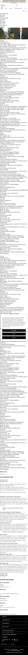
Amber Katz (2, 166)
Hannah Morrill (3, 216)
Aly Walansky (3, 194)
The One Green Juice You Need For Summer (10, 119)
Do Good (2, 24)
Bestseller (10, 8)
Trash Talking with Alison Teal (6, 102)
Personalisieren (14, 330)
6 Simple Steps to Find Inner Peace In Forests (10, 78)
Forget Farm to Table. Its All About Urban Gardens (11, 109)
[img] (12, 640)
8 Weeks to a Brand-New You (7, 52)
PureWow (2, 225)
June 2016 (2, 116)
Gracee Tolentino (4, 230)
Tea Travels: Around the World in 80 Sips (9, 83)
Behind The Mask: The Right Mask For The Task (11, 94)
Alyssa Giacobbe (4, 169)
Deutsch (12, 644)
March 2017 (3, 53)
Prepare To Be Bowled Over (6, 87)
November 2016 (4, 42)
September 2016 (4, 77)
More (25, 8)
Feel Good (2, 15)
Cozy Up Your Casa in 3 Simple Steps (9, 69)
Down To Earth (3, 25)
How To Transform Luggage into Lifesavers (9, 97)
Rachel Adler (3, 191)
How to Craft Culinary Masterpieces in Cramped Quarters (13, 106)
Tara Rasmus (3, 186)
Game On (2, 16)
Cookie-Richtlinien (14, 649)
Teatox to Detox (3, 80)
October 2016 (3, 67)
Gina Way (2, 199)
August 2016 (3, 90)
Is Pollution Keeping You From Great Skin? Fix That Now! (13, 122)
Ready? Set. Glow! (4, 105)
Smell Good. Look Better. (5, 96)
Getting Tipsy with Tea (5, 89)
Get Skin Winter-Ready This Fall (7, 50)
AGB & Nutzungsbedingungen (14, 650)
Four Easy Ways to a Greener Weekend (9, 121)
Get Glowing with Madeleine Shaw (8, 71)
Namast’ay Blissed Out (5, 81)
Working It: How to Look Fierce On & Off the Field (12, 92)
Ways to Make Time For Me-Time (7, 84)
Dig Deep (2, 27)
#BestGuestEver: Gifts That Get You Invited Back (11, 65)
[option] (14, 492)
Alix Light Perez (3, 222)
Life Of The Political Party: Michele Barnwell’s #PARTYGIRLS (14, 68)
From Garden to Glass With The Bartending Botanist (12, 93)
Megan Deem (3, 158)
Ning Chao (2, 213)
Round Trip (2, 21)
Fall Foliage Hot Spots (5, 43)
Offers (6, 8)
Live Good (2, 19)
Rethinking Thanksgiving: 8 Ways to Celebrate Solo (12, 49)
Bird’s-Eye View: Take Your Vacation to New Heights (12, 108)
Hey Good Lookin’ (4, 13)
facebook (2, 481)
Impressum (22, 649)
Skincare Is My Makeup (5, 131)
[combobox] (5, 644)
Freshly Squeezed (4, 18)
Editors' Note (3, 471)
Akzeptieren (14, 337)
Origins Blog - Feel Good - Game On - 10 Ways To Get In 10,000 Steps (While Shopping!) (13, 60)
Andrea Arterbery (4, 188)
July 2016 (2, 103)
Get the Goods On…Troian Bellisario (8, 55)
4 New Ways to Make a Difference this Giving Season (12, 45)
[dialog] (17, 5)
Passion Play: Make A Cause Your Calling (9, 112)
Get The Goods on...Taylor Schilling (8, 118)
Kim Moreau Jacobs (4, 163)
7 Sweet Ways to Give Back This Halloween (10, 72)
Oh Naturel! (3, 22)
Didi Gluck (2, 202)
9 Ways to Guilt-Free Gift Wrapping (8, 58)
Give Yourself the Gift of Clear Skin (8, 46)
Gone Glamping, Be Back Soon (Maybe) (9, 100)
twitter (6, 481)
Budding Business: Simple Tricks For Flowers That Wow (12, 130)
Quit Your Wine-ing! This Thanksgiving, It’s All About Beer (13, 47)
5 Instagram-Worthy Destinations (7, 128)
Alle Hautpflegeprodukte (18, 8)
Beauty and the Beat (4, 111)
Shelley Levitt (3, 134)
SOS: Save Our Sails (5, 99)
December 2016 (4, 56)
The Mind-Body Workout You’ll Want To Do (10, 124)
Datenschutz (6, 649)
